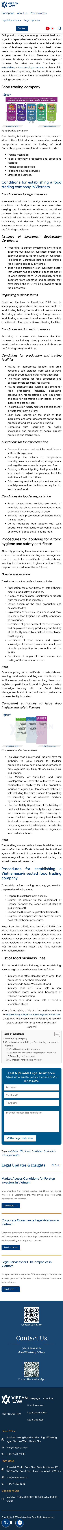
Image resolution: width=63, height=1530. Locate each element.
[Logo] (10, 5)
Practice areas (38, 13)
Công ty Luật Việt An (48, 28)
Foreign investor (11, 1155)
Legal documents (11, 20)
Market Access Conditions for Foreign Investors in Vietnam (28, 1180)
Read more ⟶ (11, 1205)
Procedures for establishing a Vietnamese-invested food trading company (31, 873)
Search (59, 28)
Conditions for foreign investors (24, 1049)
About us (22, 13)
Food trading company (16, 1038)
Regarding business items (22, 1056)
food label (37, 1151)
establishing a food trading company (23, 67)
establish (13, 1151)
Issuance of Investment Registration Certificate (33, 1052)
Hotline (6, 1523)
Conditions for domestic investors (26, 1059)
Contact (22, 28)
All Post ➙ (56, 1165)
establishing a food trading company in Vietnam (33, 1014)
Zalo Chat (19, 1523)
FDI (21, 1151)
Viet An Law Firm (52, 28)
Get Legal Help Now (21, 1138)
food (27, 1151)
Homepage (8, 13)
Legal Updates (32, 20)
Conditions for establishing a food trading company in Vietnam (31, 184)
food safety (50, 1151)
